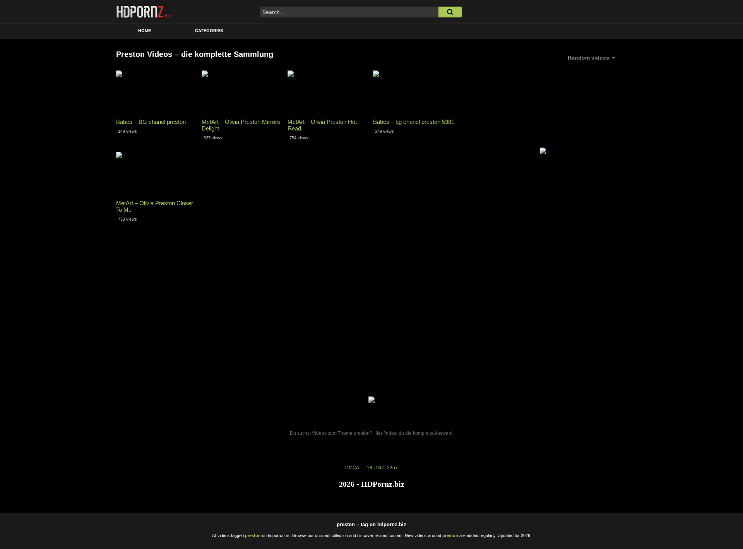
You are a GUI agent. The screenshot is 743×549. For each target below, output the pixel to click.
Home (144, 30)
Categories (209, 30)
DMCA (352, 467)
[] (450, 12)
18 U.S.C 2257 (382, 467)
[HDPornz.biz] (144, 11)
